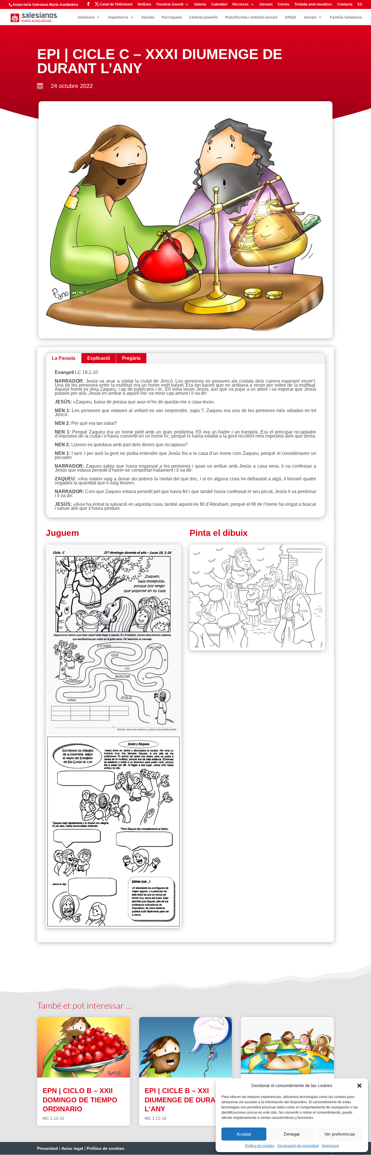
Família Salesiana (346, 17)
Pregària (131, 358)
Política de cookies (259, 1146)
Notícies (144, 4)
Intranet (266, 4)
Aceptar (244, 1134)
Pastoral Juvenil (170, 4)
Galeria (200, 4)
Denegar (292, 1134)
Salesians (86, 17)
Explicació (98, 358)
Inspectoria (118, 17)
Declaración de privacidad (298, 1146)
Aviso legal (72, 1148)
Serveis (310, 17)
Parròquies (172, 17)
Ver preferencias (339, 1134)
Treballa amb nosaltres (313, 4)
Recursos (240, 4)
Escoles (147, 17)
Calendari (219, 4)
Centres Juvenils (203, 17)
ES (360, 4)
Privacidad (47, 1148)
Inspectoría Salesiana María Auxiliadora (45, 5)
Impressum (330, 1146)
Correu (283, 4)
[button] (359, 1085)
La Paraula (63, 358)
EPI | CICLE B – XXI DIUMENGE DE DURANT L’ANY (185, 1099)
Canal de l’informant (115, 4)
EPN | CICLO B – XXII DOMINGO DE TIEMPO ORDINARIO (80, 1099)
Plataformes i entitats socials (251, 17)
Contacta (344, 4)
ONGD (290, 17)
